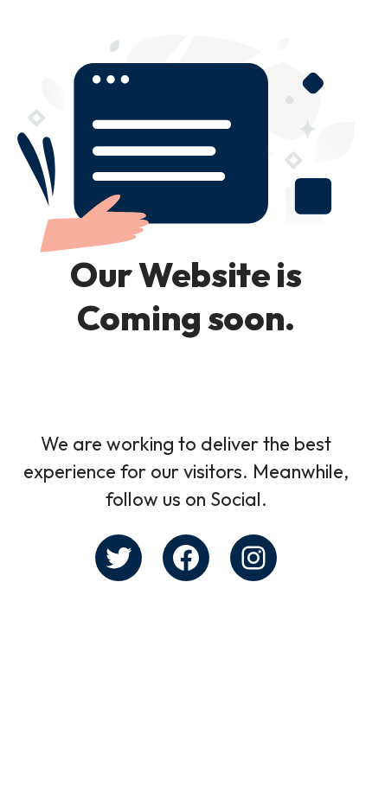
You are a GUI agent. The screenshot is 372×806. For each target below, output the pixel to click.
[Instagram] (253, 557)
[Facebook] (186, 557)
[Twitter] (118, 557)
